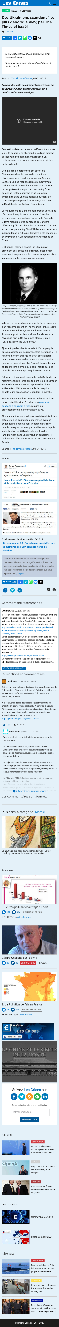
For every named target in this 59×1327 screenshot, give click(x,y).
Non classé (37, 1301)
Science (35, 1162)
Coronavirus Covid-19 (42, 1217)
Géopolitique (28, 963)
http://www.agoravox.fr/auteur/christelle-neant (23, 656)
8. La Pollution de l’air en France (22, 1004)
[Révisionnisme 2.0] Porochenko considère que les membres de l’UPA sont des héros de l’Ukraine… (28, 547)
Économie (36, 1281)
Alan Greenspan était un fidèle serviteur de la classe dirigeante (43, 1189)
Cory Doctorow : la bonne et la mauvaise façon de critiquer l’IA (43, 1169)
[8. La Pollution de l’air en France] (29, 986)
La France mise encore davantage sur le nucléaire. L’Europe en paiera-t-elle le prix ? (43, 1149)
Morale (6, 11)
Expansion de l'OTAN (41, 1237)
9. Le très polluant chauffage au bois (25, 907)
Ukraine (9, 31)
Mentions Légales (23, 1323)
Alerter (20, 725)
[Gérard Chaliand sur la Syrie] (29, 940)
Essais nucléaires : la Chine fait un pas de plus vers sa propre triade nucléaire (43, 1268)
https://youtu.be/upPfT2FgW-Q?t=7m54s (20, 718)
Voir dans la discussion (13, 668)
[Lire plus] (20, 573)
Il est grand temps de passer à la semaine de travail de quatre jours (43, 1288)
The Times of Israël (21, 78)
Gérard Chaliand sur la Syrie (19, 957)
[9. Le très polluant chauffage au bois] (29, 889)
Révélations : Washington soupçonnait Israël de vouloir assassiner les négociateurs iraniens (44, 1308)
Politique (36, 1182)
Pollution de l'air (32, 912)
